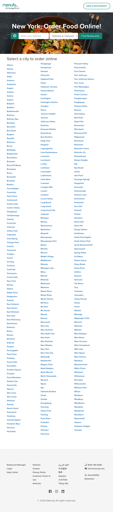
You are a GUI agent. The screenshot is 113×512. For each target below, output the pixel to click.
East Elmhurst (13, 312)
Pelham (44, 426)
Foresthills (11, 366)
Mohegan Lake (47, 268)
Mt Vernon (45, 310)
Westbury (78, 361)
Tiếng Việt (63, 483)
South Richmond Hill (83, 245)
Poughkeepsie (80, 98)
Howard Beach (47, 91)
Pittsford (44, 430)
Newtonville (46, 361)
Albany (10, 69)
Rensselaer (79, 125)
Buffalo (10, 184)
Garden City (12, 381)
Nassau (44, 318)
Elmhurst (11, 327)
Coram (10, 258)
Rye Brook (79, 168)
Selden (77, 214)
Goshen (10, 404)
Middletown (46, 260)
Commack (11, 250)
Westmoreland (80, 364)
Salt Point (78, 175)
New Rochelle (47, 341)
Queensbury (79, 114)
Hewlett (44, 71)
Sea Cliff (78, 206)
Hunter (44, 94)
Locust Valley (47, 199)
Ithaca (43, 110)
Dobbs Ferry (12, 292)
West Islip (78, 349)
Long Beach (46, 202)
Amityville (11, 84)
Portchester (79, 91)
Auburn (10, 100)
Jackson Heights (48, 114)
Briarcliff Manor (14, 165)
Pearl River (45, 418)
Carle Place (12, 196)
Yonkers (77, 422)
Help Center (12, 472)
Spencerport (79, 249)
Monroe (44, 276)
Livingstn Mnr (47, 187)
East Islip (11, 316)
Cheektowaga (13, 215)
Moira (43, 272)
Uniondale (78, 295)
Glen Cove (11, 393)
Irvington (45, 106)
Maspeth (44, 233)
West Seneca (80, 357)
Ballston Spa (12, 119)
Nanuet (44, 314)
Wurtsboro (79, 415)
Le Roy (44, 164)
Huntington (46, 98)
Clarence (11, 227)
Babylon (10, 103)
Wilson (77, 391)
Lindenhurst (46, 175)
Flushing (10, 358)
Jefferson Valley (48, 121)
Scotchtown (79, 199)
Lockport (45, 195)
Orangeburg (46, 403)
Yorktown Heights (82, 426)
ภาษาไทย (63, 480)
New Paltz (45, 337)
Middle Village (47, 256)
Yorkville (78, 430)
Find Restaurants (90, 35)
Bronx (9, 173)
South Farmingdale (82, 237)
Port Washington (81, 87)
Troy (76, 287)
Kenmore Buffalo (48, 129)
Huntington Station (49, 102)
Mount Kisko (46, 295)
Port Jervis (79, 83)
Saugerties (79, 183)
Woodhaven (79, 403)
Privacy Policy (39, 472)
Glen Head (11, 397)
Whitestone (79, 376)
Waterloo (78, 326)
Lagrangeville (47, 148)
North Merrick (47, 372)
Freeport (10, 373)
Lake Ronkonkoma (49, 152)
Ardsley (10, 92)
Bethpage (11, 150)
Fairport (10, 346)
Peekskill (45, 422)
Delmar (10, 285)
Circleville (11, 223)
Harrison (11, 427)
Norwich (44, 380)
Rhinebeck (79, 129)
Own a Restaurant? (96, 6)
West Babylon (80, 334)
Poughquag (79, 102)
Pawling (44, 415)
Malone (44, 222)
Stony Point (79, 268)
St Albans (78, 256)
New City (45, 326)
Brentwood (12, 157)
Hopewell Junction (49, 87)
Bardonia (11, 123)
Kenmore (45, 125)
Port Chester (80, 71)
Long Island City (48, 210)
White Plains (80, 368)
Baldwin (10, 107)
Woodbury (78, 399)
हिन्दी (60, 472)
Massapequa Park (49, 241)
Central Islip (12, 204)
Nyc (42, 388)
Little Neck (45, 179)
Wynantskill (79, 418)
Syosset (77, 276)
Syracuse (78, 280)
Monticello (45, 283)
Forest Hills (12, 362)
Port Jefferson (80, 75)
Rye (76, 164)
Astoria (10, 96)
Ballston (10, 115)
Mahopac (45, 218)
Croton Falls (12, 277)
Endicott (10, 343)
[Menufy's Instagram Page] (56, 491)
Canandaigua (13, 188)
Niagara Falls (47, 364)
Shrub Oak (79, 222)
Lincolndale (46, 172)
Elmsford (11, 339)
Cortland (11, 265)
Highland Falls (47, 79)
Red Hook (78, 118)
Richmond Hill (80, 133)
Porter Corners (80, 94)
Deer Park (11, 281)
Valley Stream (80, 299)
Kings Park (45, 141)
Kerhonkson (46, 133)
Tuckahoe (78, 291)
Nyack (43, 384)
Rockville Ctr (80, 152)
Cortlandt (11, 269)
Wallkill (77, 310)
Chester (10, 219)
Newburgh (45, 357)
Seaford (77, 210)
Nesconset (45, 322)
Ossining (45, 407)
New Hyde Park (48, 334)
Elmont (10, 335)
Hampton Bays (13, 424)
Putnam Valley (80, 106)
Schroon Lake (80, 195)
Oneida (44, 399)
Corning (10, 262)
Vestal (77, 303)
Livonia (44, 191)
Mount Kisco (46, 291)
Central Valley (13, 208)
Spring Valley (80, 253)
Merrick (44, 253)
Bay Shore (11, 130)
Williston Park (80, 388)
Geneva (10, 389)
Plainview (45, 434)
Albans (10, 65)
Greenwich (11, 412)
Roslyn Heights (81, 160)
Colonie (10, 246)
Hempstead (46, 67)
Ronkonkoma (80, 156)
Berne (9, 146)
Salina (77, 172)
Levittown (45, 168)
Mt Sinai (44, 307)
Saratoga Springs (82, 179)
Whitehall (78, 372)
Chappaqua (12, 211)
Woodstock (79, 411)
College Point (13, 242)
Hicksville (45, 75)
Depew (10, 289)
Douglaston (12, 296)
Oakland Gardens (48, 391)
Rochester (78, 145)
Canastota (11, 192)
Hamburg (11, 416)
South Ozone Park (82, 241)
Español (62, 476)
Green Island (12, 408)
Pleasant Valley (81, 64)
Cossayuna (12, 273)
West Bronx (79, 337)
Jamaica (44, 118)
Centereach (12, 200)
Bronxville (11, 177)
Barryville (11, 127)
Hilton (43, 83)
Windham (78, 395)
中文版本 (63, 468)
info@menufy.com (96, 468)
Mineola (44, 264)
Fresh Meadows (14, 377)
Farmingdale (12, 350)
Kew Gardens (47, 137)
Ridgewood (79, 137)
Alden (9, 76)
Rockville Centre (81, 148)
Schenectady (80, 191)
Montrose (45, 287)
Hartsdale (11, 431)
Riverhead (78, 141)
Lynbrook (45, 214)
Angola (10, 88)
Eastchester (12, 323)
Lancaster (45, 156)
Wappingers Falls (82, 318)
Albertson (11, 73)
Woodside (78, 407)
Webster (78, 330)
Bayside (10, 138)
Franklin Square (14, 370)
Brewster (11, 161)
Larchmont (45, 160)
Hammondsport (14, 420)
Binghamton (12, 154)
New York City (47, 353)
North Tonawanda (48, 376)
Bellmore (11, 142)
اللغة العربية (64, 465)
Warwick (78, 322)
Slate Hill (78, 226)
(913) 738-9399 (94, 465)
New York (45, 349)
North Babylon (47, 368)
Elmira (10, 331)
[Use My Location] (15, 36)
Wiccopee (78, 380)
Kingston (45, 145)
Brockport (11, 169)
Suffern (77, 272)
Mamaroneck (46, 226)
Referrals (37, 483)
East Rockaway (13, 319)
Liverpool (45, 183)
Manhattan (45, 229)
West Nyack (79, 353)
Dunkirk (10, 300)
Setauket (78, 218)
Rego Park (79, 121)
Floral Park (12, 354)
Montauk (45, 280)
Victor (77, 307)
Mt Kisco (44, 303)
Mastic (44, 245)
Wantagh (78, 314)
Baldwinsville (13, 111)
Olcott (43, 395)
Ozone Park (46, 411)
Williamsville (80, 384)
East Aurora (12, 308)
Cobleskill (11, 235)
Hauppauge (46, 64)
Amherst (10, 80)
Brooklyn (11, 181)
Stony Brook (79, 264)
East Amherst (13, 304)
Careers (36, 468)
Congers (10, 254)
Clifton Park (12, 231)
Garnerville (12, 385)
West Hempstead (82, 345)
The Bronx (78, 283)
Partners (36, 465)
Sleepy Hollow (80, 229)
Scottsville (79, 202)
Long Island (46, 206)
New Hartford (47, 330)
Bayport (10, 134)
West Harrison (80, 341)
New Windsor (47, 345)
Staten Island (80, 260)
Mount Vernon (47, 299)
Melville (44, 249)
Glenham (11, 400)
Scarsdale (78, 187)
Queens (77, 110)
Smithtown (79, 233)
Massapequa (46, 237)
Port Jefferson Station (84, 79)
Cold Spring (12, 238)
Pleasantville (80, 67)
